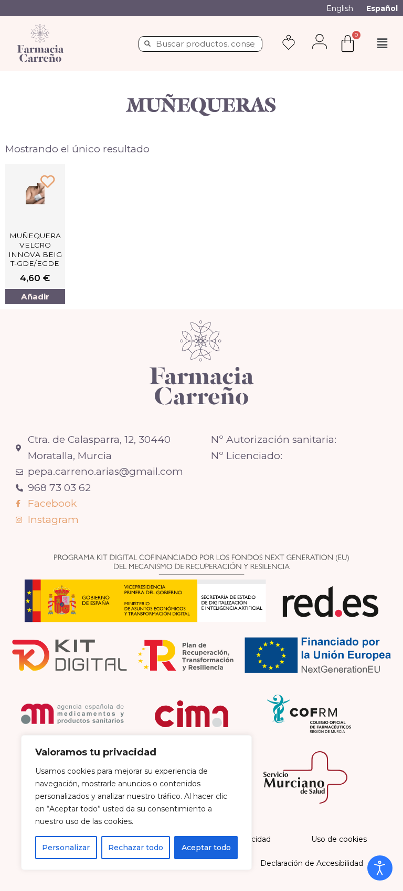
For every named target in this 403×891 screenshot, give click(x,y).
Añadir (35, 297)
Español (382, 8)
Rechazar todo (135, 847)
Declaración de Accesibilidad (311, 863)
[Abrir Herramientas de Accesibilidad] (380, 868)
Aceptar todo (206, 847)
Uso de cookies (339, 839)
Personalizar (66, 847)
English (339, 8)
